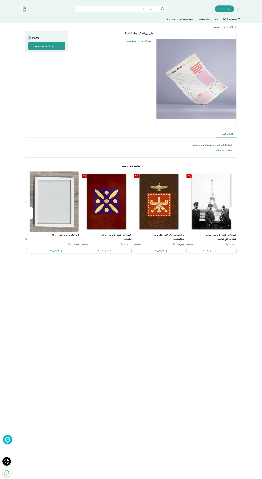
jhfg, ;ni (233, 27)
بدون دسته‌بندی (218, 27)
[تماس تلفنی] (6, 461)
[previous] (233, 213)
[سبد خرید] (238, 9)
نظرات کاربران (226, 134)
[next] (29, 213)
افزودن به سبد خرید (44, 46)
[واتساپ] (6, 472)
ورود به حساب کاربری (223, 150)
